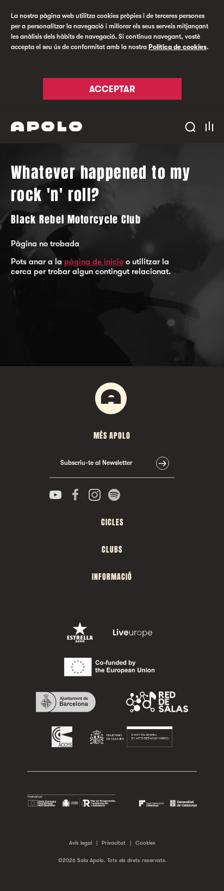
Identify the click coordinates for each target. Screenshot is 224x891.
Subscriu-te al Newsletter (96, 462)
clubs (112, 549)
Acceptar (112, 89)
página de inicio (93, 261)
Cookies (145, 843)
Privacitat (114, 843)
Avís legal (80, 843)
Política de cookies (177, 47)
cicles (112, 522)
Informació (112, 577)
